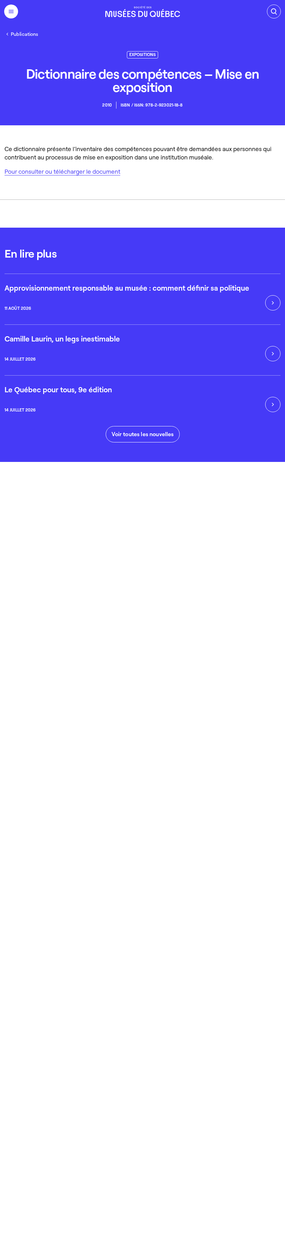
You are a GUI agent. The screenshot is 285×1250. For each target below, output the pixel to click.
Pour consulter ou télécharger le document (62, 171)
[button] (143, 434)
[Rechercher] (274, 11)
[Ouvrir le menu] (11, 11)
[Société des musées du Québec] (142, 11)
